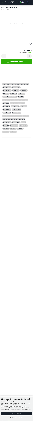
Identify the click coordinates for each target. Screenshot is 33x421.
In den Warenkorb (16, 62)
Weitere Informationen (16, 418)
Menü (2, 2)
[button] (3, 56)
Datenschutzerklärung (6, 410)
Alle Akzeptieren (16, 413)
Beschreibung (8, 78)
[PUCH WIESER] (16, 2)
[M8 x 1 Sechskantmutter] (16, 24)
